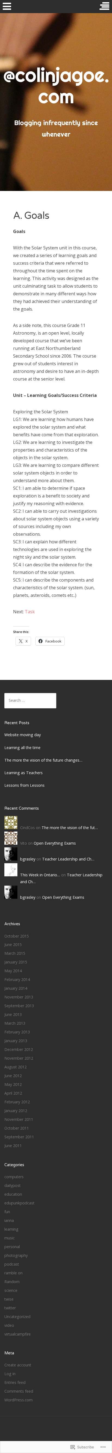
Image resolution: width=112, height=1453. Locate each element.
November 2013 (18, 997)
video (9, 1325)
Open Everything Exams (55, 843)
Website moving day (22, 734)
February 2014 (17, 979)
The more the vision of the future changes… (43, 760)
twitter (10, 1307)
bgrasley (27, 859)
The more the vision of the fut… (70, 827)
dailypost (12, 1185)
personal (12, 1246)
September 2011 (19, 1136)
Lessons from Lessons (24, 785)
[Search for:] (30, 700)
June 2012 (13, 1075)
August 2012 (15, 1066)
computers (14, 1176)
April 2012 (13, 1093)
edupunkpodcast (19, 1203)
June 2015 (13, 944)
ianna (9, 1220)
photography (16, 1255)
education (13, 1194)
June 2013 (13, 1014)
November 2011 (18, 1119)
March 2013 (14, 1023)
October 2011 (16, 1128)
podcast (11, 1264)
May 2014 (13, 970)
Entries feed (15, 1382)
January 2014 (15, 988)
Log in (9, 1373)
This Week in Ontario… (40, 874)
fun (7, 1211)
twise (9, 1299)
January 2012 (15, 1110)
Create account (17, 1364)
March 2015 (14, 953)
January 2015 (15, 962)
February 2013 (17, 1032)
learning (11, 1229)
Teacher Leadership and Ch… (68, 859)
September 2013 (19, 1005)
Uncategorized (17, 1316)
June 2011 (13, 1145)
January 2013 (15, 1040)
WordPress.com (18, 1399)
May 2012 (13, 1084)
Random (12, 1281)
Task (30, 612)
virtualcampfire (17, 1334)
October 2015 (16, 936)
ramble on (13, 1272)
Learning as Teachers (23, 772)
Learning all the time (22, 747)
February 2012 (17, 1101)
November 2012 (18, 1058)
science (10, 1290)
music (9, 1237)
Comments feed (18, 1391)
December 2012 (18, 1049)
